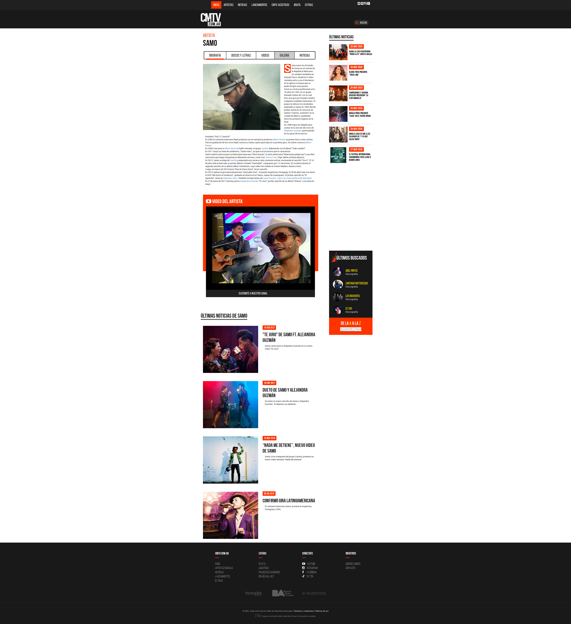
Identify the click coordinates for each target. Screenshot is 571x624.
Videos (265, 55)
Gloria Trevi (271, 157)
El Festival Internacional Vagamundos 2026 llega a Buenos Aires (360, 157)
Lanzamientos (259, 5)
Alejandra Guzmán (292, 130)
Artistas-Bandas (224, 567)
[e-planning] (314, 593)
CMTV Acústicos (280, 5)
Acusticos (264, 567)
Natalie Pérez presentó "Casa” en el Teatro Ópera (360, 114)
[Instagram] (362, 3)
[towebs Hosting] (254, 593)
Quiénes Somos (353, 563)
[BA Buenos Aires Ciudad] (282, 593)
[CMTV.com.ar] (213, 19)
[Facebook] (368, 3)
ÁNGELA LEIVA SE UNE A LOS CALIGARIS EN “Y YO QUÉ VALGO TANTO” (359, 136)
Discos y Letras (241, 55)
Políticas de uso (321, 611)
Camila (264, 148)
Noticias (242, 5)
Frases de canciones (269, 572)
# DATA (262, 563)
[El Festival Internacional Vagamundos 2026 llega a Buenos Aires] (338, 155)
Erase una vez (266, 576)
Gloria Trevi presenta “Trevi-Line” (358, 73)
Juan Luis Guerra (285, 178)
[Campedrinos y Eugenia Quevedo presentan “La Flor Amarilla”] (338, 93)
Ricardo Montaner (303, 178)
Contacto (351, 567)
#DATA (297, 5)
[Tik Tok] (365, 3)
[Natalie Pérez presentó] (338, 114)
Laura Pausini (269, 178)
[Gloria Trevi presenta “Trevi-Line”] (338, 73)
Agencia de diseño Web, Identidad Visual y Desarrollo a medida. (289, 616)
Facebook (312, 572)
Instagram (312, 567)
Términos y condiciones (304, 611)
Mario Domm (279, 139)
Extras (309, 5)
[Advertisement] (351, 227)
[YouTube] (359, 3)
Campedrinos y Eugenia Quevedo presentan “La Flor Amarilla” (358, 95)
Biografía (215, 55)
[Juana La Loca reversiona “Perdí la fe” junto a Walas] (338, 52)
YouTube (311, 563)
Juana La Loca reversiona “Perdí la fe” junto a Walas (360, 53)
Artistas (228, 5)
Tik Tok (310, 576)
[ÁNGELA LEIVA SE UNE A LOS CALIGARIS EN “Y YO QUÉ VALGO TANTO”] (338, 134)
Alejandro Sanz (230, 178)
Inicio (216, 5)
